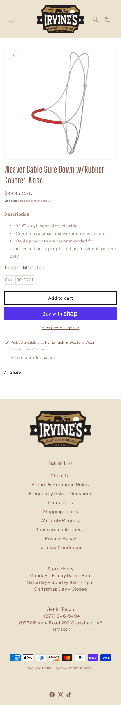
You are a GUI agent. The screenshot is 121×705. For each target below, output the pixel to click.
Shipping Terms (60, 511)
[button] (11, 19)
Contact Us (60, 502)
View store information (32, 357)
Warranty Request (60, 520)
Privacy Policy (60, 538)
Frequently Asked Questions (61, 493)
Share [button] (15, 372)
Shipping (10, 201)
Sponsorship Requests (60, 529)
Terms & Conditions (61, 547)
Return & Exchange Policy (60, 484)
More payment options (61, 327)
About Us (60, 475)
